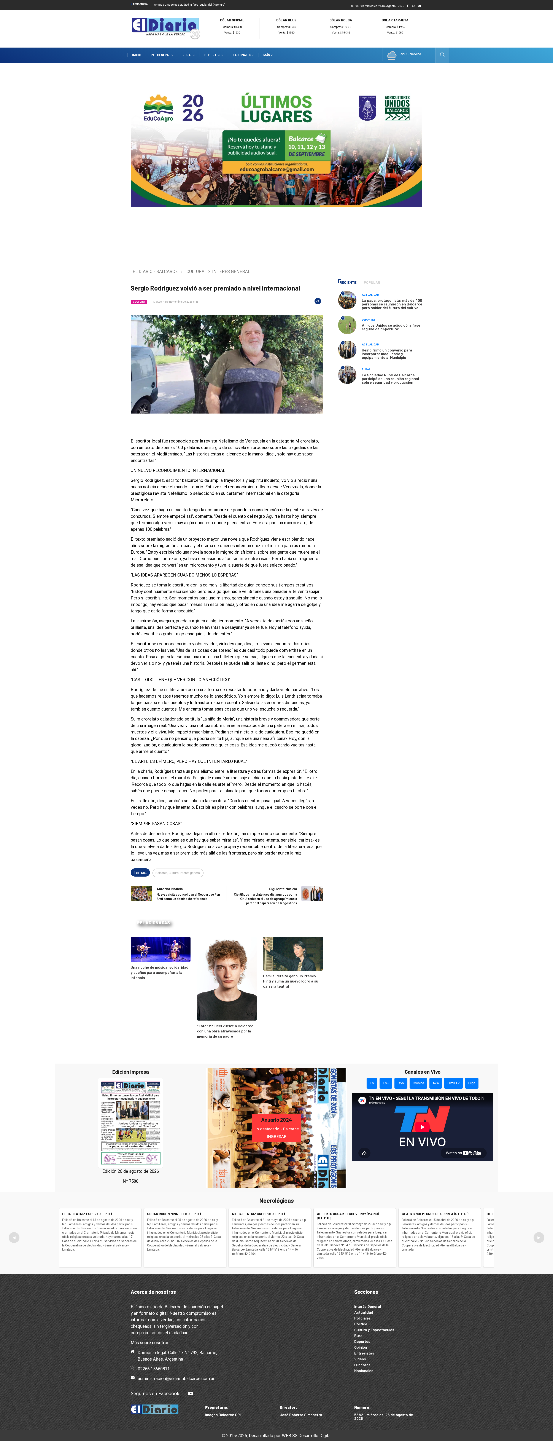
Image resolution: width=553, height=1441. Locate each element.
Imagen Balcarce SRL (223, 1414)
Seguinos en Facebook (155, 1393)
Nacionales (242, 55)
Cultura (195, 271)
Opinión (360, 1347)
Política (360, 1323)
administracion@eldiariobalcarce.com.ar (176, 1378)
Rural (188, 55)
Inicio (136, 55)
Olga (471, 1083)
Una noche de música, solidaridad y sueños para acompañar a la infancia (159, 972)
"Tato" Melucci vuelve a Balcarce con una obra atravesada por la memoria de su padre (225, 1030)
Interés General (367, 1306)
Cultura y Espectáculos (374, 1329)
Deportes (212, 55)
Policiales (362, 1318)
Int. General (161, 55)
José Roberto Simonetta (301, 1414)
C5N (401, 1083)
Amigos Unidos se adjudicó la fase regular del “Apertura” (189, 4)
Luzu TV (453, 1083)
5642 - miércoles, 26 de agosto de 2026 (383, 1416)
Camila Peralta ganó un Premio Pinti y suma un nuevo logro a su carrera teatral (290, 981)
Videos (360, 1358)
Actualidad (370, 294)
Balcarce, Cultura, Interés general (178, 873)
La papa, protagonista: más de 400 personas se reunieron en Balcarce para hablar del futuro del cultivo (392, 304)
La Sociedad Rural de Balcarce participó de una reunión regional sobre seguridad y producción (390, 378)
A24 (436, 1083)
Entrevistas (364, 1353)
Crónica (418, 1083)
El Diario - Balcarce (155, 271)
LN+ (386, 1083)
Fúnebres (362, 1364)
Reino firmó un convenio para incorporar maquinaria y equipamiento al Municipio (387, 354)
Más (267, 55)
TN (372, 1083)
